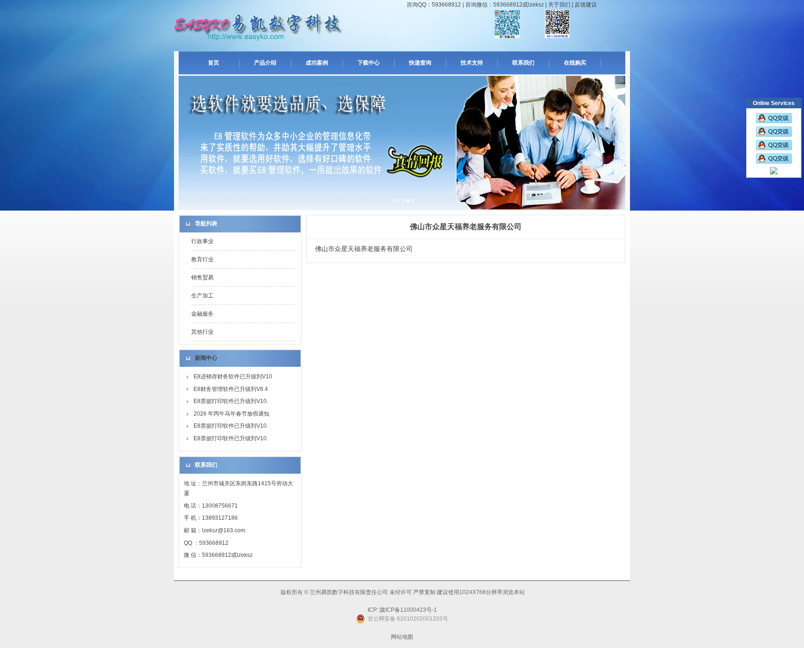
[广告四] (408, 201)
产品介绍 (265, 63)
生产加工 (202, 295)
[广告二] (398, 201)
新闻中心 (206, 358)
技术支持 (472, 63)
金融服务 (202, 314)
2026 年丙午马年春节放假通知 (231, 413)
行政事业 (202, 241)
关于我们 (559, 4)
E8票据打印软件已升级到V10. (231, 401)
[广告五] (412, 201)
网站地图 (402, 637)
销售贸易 (202, 277)
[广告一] (394, 201)
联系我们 (523, 63)
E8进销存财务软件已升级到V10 (233, 376)
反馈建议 (586, 4)
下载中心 (368, 63)
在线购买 (575, 63)
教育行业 (202, 259)
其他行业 (202, 332)
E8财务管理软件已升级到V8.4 (231, 389)
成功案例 (317, 63)
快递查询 (420, 63)
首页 (213, 63)
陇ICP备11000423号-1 (407, 610)
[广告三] (403, 201)
